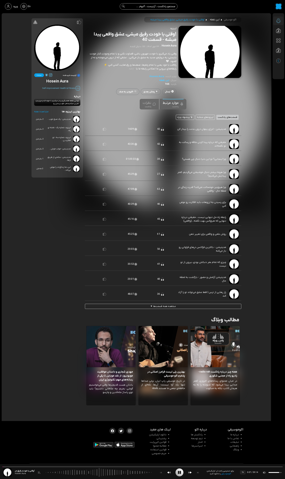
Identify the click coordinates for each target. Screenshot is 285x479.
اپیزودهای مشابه (205, 117)
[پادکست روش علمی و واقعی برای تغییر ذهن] (234, 234)
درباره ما (234, 434)
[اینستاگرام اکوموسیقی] (130, 430)
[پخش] (179, 472)
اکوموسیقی (226, 473)
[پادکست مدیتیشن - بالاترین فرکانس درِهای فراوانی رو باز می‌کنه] (234, 249)
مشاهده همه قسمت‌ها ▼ (163, 306)
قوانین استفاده (158, 449)
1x (243, 472)
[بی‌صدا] (264, 472)
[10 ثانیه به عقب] (169, 472)
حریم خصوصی (159, 453)
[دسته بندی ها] (278, 40)
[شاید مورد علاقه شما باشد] (278, 57)
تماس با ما (233, 438)
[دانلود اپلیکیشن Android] (103, 445)
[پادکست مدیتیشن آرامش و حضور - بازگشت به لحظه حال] (234, 279)
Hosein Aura (156, 76)
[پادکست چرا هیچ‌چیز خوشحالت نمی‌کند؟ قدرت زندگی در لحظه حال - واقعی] (234, 189)
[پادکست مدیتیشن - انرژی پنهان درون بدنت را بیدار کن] (234, 129)
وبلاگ (236, 449)
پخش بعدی (149, 91)
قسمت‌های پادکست (227, 117)
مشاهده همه (41, 111)
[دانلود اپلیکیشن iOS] (124, 445)
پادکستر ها (197, 434)
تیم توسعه (197, 438)
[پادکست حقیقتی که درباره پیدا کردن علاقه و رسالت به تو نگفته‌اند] (234, 144)
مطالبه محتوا (159, 446)
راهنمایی (234, 446)
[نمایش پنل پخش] (39, 472)
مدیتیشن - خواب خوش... (60, 149)
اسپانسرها (197, 446)
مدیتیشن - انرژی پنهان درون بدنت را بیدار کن (201, 129)
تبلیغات (234, 442)
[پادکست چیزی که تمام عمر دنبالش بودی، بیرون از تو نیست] (234, 264)
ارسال (167, 91)
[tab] (173, 104)
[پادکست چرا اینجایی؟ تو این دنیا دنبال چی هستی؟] (234, 159)
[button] (105, 129)
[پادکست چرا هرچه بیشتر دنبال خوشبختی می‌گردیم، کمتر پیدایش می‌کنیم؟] (234, 174)
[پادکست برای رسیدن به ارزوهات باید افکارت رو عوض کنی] (234, 204)
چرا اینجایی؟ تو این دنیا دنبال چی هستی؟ (204, 159)
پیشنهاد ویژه (183, 117)
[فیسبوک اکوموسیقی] (112, 430)
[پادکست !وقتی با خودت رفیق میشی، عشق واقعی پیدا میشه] (7, 472)
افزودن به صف (126, 91)
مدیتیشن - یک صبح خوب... (59, 119)
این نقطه (164, 80)
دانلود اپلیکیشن (157, 434)
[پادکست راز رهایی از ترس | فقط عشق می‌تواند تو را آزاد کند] (234, 294)
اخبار (200, 442)
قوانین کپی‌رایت (158, 442)
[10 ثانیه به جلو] (190, 472)
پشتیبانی (161, 438)
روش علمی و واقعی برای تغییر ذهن (207, 234)
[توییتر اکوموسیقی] (121, 430)
